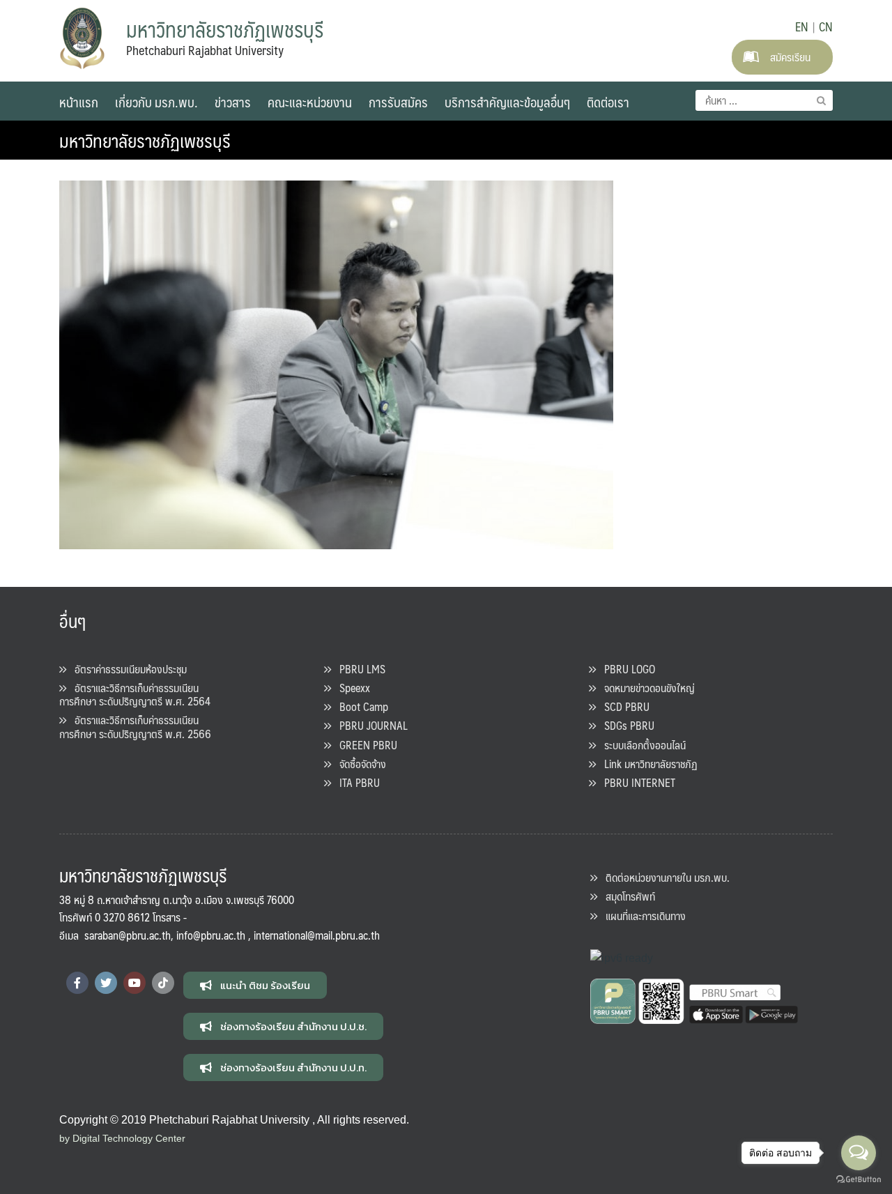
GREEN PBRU (364, 744)
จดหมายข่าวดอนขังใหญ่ (645, 687)
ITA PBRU (355, 782)
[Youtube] (134, 983)
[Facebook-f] (77, 983)
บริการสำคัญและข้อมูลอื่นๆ (507, 102)
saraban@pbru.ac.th (127, 935)
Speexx (350, 687)
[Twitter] (106, 983)
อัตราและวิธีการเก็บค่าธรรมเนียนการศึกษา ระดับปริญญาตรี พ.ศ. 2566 (135, 726)
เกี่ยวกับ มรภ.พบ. (156, 102)
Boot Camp (359, 706)
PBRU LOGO (625, 668)
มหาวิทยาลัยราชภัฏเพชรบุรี (145, 140)
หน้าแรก (78, 102)
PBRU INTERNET (635, 782)
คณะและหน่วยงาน (310, 102)
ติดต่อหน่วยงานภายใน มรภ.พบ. (663, 877)
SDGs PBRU (625, 725)
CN (826, 26)
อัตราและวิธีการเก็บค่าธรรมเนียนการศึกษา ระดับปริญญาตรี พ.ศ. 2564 (134, 694)
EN (801, 26)
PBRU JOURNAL (369, 725)
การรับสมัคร (398, 102)
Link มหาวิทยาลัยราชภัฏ (647, 763)
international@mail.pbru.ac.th (317, 935)
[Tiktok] (163, 983)
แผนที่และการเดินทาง (641, 915)
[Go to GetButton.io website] (858, 1179)
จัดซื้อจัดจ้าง (358, 763)
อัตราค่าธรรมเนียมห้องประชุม (126, 668)
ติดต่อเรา (608, 102)
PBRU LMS (358, 668)
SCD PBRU (622, 706)
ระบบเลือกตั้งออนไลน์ (641, 744)
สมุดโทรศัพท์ (626, 896)
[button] (255, 985)
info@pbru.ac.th (210, 935)
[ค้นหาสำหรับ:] (764, 100)
